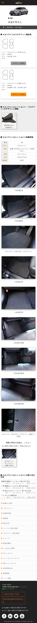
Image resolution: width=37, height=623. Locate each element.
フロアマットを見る (18, 94)
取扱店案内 (7, 543)
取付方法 (6, 523)
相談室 (5, 518)
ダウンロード (8, 553)
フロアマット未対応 (18, 63)
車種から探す (8, 503)
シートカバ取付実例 (10, 528)
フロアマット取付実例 (11, 533)
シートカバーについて (11, 558)
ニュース (6, 538)
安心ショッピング (9, 563)
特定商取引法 (8, 568)
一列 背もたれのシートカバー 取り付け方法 (16, 491)
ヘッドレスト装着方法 (9, 495)
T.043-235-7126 (11, 594)
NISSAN (10, 27)
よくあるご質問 (8, 548)
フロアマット (8, 508)
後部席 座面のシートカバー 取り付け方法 (15, 481)
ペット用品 (7, 578)
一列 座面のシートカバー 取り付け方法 (14, 486)
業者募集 (6, 573)
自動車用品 (7, 513)
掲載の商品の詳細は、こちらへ (18, 443)
